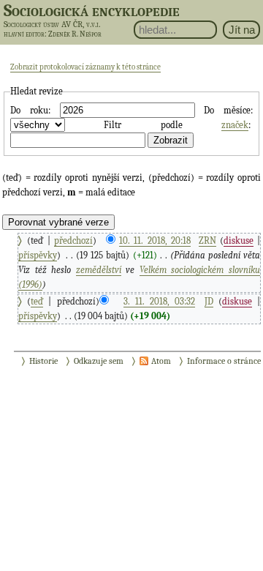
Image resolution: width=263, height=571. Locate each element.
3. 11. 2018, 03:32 (159, 301)
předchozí (73, 240)
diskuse (239, 240)
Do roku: (30, 110)
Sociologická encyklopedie (92, 10)
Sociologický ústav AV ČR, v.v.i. (52, 24)
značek (234, 124)
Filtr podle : (177, 124)
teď (37, 301)
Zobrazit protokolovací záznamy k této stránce (85, 67)
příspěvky (37, 255)
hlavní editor (24, 34)
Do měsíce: (228, 110)
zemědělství (98, 269)
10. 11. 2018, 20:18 (155, 240)
